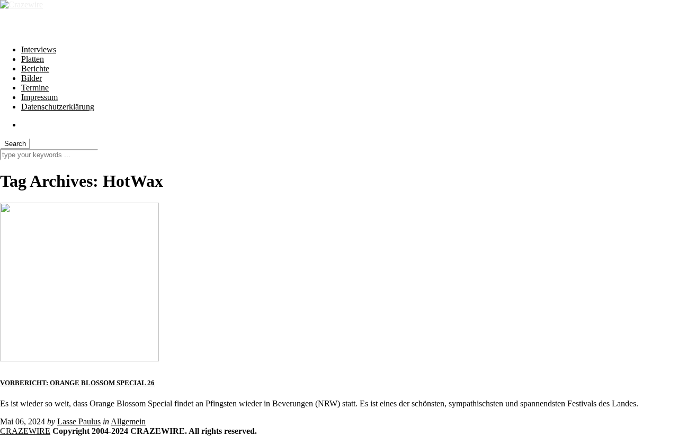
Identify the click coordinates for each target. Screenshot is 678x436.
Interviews (38, 49)
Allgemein (128, 421)
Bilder (31, 78)
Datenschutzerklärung (57, 106)
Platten (32, 58)
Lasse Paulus (79, 421)
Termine (35, 87)
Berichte (35, 68)
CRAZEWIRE (25, 430)
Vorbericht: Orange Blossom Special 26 (77, 383)
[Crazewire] (21, 4)
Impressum (39, 97)
